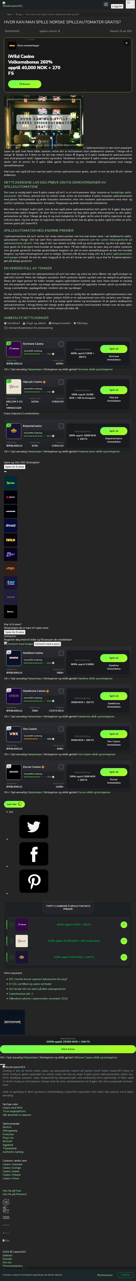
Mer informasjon (105, 1275)
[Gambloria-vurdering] (53, 701)
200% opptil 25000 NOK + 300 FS (68, 1042)
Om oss (7, 1262)
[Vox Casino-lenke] (13, 740)
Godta (125, 1275)
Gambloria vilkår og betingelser (96, 716)
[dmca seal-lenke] (6, 1220)
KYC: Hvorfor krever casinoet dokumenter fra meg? (38, 979)
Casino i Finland (11, 1175)
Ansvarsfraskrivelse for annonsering (31, 328)
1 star (23, 31)
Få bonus (25, 84)
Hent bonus (68, 1049)
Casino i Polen (11, 1178)
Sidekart (7, 1255)
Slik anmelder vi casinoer (17, 1115)
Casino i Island (11, 1171)
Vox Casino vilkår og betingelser (96, 754)
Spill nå (113, 348)
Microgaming (10, 1130)
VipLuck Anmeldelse (114, 399)
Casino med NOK (12, 1108)
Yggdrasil (8, 1145)
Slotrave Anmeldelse (114, 358)
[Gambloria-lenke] (13, 702)
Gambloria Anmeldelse (114, 705)
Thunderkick (10, 1148)
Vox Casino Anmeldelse (114, 743)
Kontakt (7, 1259)
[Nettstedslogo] (53, 4)
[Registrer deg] (130, 4)
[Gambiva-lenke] (13, 664)
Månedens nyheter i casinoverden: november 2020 (38, 998)
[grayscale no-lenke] (6, 1243)
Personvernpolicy (13, 1266)
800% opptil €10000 (82, 664)
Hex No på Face (12, 1191)
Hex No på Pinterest (15, 1194)
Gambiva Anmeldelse (114, 667)
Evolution (8, 1134)
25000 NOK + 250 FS (82, 702)
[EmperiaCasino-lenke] (13, 437)
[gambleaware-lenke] (6, 1227)
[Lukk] (126, 43)
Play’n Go (8, 1138)
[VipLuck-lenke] (13, 393)
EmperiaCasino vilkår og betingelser (99, 451)
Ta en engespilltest (14, 1111)
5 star (36, 31)
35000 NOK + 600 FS (82, 740)
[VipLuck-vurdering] (53, 391)
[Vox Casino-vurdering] (53, 739)
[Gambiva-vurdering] (53, 663)
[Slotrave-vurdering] (53, 354)
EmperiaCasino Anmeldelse (113, 440)
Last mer (12, 804)
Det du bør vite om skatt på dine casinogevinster (37, 989)
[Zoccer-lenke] (13, 778)
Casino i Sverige (12, 1168)
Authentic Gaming (13, 1152)
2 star (26, 31)
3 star (29, 31)
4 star (33, 31)
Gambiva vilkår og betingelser (95, 678)
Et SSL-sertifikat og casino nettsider (30, 984)
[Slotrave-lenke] (13, 355)
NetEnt (7, 1127)
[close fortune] (5, 471)
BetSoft (7, 1141)
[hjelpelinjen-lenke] (6, 1235)
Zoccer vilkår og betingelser (94, 792)
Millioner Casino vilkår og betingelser (95, 1057)
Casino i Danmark (12, 1164)
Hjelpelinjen (35, 369)
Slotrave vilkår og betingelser (95, 369)
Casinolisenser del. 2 (21, 994)
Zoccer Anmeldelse (114, 781)
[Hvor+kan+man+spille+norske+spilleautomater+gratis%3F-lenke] (34, 839)
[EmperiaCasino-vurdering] (53, 436)
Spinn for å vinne (14, 467)
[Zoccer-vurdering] (53, 777)
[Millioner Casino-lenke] (12, 1034)
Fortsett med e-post (47, 644)
